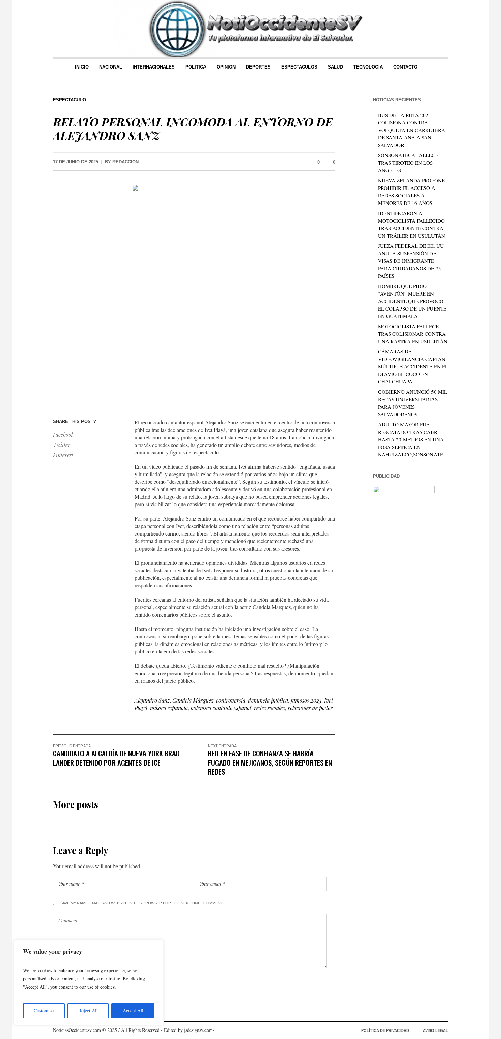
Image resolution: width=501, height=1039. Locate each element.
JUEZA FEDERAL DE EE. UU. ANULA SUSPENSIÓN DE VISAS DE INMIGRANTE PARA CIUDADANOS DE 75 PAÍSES (411, 260)
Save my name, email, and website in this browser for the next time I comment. (142, 903)
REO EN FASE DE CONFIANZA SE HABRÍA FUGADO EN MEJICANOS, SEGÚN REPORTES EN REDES (270, 762)
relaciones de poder (310, 707)
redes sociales (269, 707)
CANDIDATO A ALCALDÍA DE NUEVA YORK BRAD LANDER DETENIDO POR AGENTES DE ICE (116, 758)
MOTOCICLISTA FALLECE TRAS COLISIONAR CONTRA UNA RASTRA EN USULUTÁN (412, 334)
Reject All (88, 1010)
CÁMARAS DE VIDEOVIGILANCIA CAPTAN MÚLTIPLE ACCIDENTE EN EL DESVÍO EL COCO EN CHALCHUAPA (413, 366)
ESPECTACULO (69, 99)
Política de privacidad (385, 1030)
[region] (89, 982)
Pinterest (63, 454)
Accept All (133, 1010)
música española (169, 707)
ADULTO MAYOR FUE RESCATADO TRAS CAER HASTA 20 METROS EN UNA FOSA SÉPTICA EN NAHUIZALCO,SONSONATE (411, 439)
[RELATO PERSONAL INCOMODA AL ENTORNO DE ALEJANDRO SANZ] (194, 291)
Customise (44, 1010)
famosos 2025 (306, 700)
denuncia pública (268, 700)
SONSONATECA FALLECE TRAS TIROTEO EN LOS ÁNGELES (408, 163)
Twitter (61, 444)
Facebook (63, 434)
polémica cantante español (221, 707)
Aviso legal (435, 1030)
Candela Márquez (192, 700)
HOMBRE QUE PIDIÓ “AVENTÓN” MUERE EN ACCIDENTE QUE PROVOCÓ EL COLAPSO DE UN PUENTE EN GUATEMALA (412, 301)
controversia (230, 700)
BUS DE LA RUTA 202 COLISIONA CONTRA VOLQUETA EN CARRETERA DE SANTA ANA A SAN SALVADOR (411, 129)
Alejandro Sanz (152, 700)
